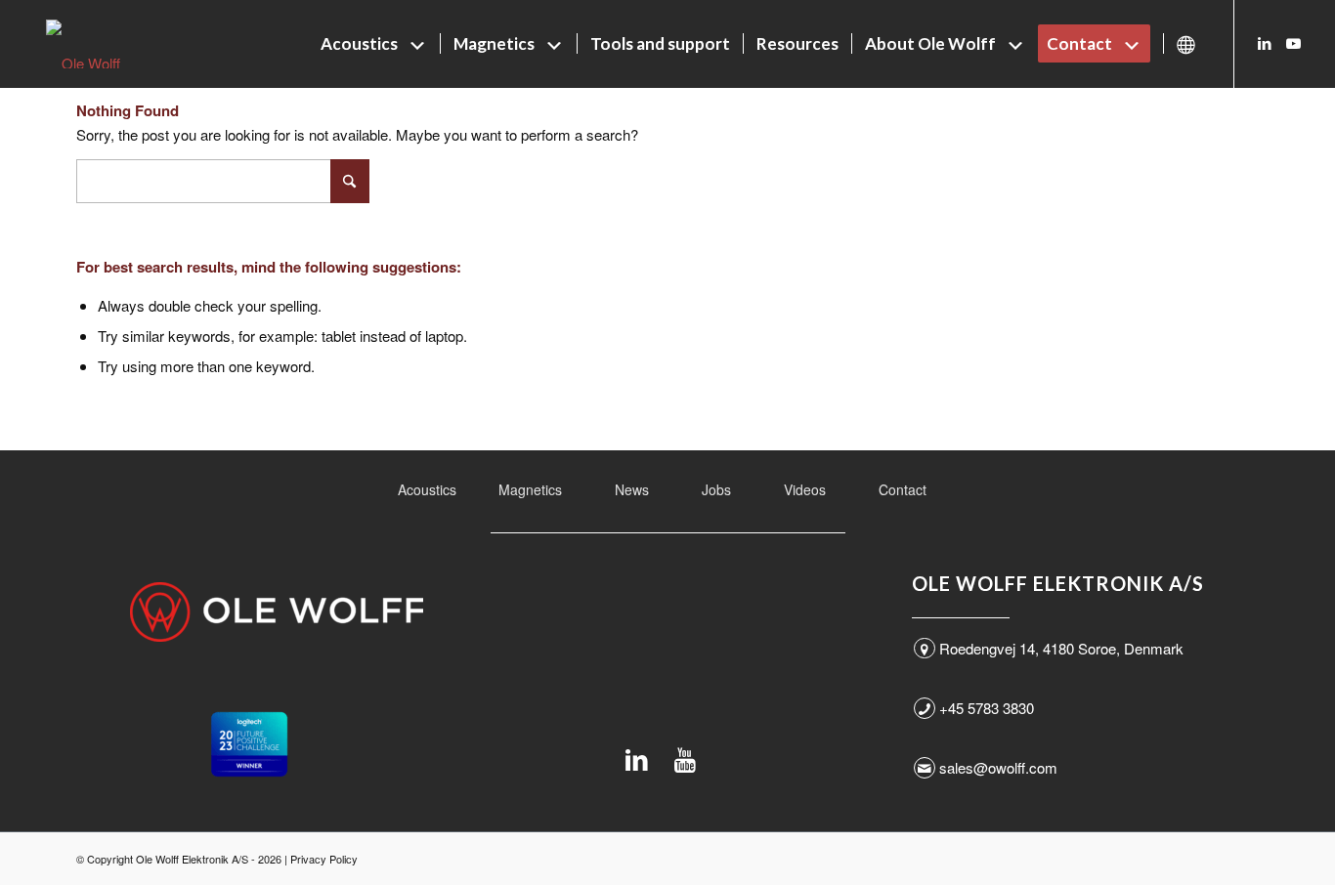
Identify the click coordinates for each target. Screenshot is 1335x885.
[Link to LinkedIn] (1264, 43)
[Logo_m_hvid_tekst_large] (276, 612)
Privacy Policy (324, 858)
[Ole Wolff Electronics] (119, 44)
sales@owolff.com (998, 767)
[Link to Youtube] (1294, 43)
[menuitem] (374, 44)
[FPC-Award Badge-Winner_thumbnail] (249, 744)
